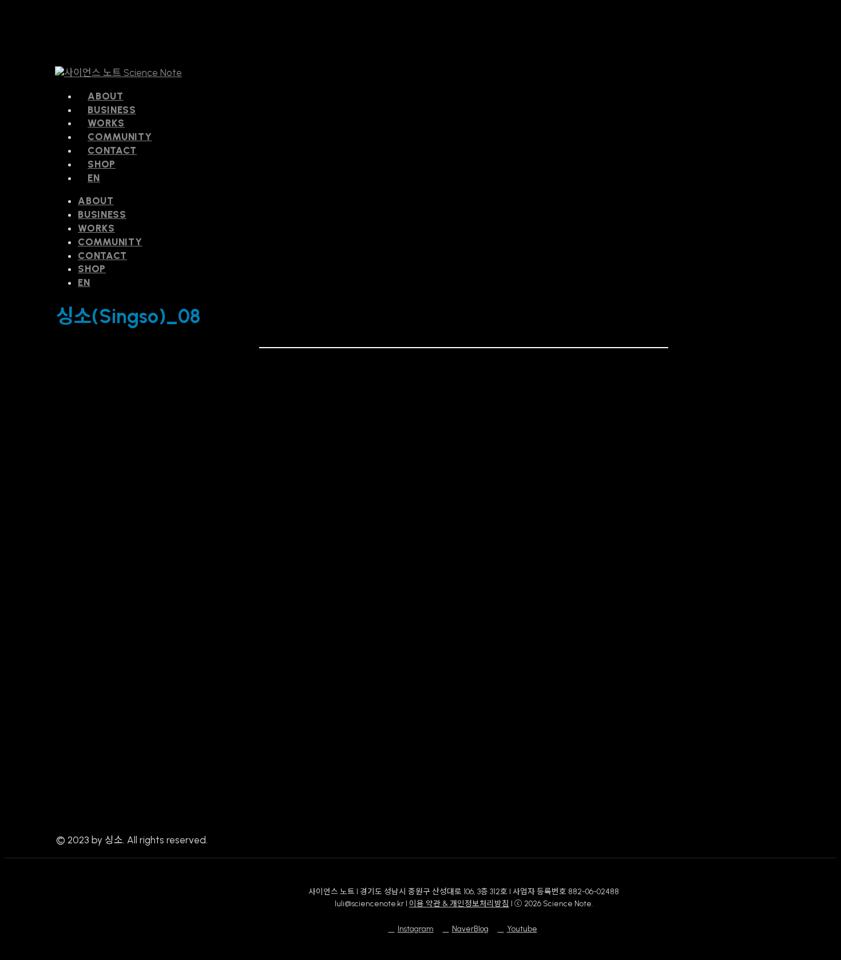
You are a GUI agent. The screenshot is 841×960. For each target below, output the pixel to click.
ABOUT (96, 200)
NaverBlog (470, 928)
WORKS (96, 228)
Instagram (416, 928)
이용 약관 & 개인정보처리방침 (459, 903)
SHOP (92, 268)
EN (84, 282)
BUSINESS (102, 214)
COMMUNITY (110, 242)
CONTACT (102, 255)
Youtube (522, 928)
